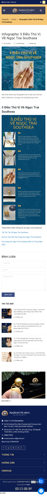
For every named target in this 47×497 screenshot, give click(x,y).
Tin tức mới (8, 304)
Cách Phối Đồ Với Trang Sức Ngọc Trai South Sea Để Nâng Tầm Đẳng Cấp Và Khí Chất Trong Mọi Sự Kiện (29, 312)
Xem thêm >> (6, 401)
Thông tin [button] (8, 454)
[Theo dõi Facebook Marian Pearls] (3, 448)
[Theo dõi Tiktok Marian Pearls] (23, 448)
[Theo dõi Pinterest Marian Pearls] (18, 448)
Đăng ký (13, 2)
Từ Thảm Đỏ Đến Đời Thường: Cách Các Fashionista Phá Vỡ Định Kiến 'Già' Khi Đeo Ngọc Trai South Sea (28, 341)
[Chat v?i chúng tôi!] (41, 491)
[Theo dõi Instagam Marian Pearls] (13, 448)
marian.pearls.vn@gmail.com (14, 438)
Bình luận (8, 295)
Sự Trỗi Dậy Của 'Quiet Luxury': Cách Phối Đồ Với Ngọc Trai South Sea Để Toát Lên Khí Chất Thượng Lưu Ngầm (29, 355)
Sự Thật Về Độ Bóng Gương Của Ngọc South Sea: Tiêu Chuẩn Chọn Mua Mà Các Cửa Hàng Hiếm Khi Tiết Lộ (29, 326)
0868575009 (8, 435)
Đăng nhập (6, 2)
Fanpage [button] (7, 470)
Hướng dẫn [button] (8, 462)
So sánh (3, 493)
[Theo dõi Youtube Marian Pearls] (8, 448)
